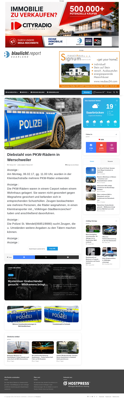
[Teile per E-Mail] (68, 257)
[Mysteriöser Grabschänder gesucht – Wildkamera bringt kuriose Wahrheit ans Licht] (91, 207)
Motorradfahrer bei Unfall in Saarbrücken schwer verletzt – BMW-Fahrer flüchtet (27, 284)
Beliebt (92, 161)
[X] (46, 257)
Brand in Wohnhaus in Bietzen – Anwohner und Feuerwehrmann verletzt (106, 178)
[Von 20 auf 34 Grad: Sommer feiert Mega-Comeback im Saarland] (91, 170)
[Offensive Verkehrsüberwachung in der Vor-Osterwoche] (109, 230)
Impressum (108, 396)
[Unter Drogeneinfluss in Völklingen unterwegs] (109, 251)
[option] (42, 282)
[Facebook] (24, 257)
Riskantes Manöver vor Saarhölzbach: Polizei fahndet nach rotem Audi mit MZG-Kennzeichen (18, 357)
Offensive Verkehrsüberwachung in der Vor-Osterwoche (109, 238)
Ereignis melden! (38, 92)
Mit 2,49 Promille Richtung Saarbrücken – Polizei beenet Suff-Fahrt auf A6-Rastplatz (42, 357)
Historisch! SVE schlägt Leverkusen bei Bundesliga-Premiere (106, 187)
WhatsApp (87, 92)
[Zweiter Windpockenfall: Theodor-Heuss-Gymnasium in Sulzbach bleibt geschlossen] (68, 347)
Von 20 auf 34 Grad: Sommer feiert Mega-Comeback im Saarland (106, 170)
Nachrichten (12, 92)
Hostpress (38, 396)
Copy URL (52, 248)
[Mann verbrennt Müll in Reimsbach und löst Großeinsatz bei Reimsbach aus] (91, 196)
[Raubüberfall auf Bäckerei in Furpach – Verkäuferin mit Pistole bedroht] (93, 251)
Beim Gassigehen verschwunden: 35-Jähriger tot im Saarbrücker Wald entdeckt (92, 238)
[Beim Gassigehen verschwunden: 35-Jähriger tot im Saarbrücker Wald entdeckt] (93, 229)
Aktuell (11, 275)
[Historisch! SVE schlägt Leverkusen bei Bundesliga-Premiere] (91, 188)
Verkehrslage (53, 92)
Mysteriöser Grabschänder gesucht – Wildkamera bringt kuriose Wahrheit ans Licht (106, 207)
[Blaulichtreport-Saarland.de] (22, 54)
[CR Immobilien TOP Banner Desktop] (62, 24)
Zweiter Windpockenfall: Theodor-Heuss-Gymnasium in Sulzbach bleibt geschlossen (67, 357)
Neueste (110, 161)
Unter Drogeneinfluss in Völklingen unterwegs (109, 260)
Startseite (101, 396)
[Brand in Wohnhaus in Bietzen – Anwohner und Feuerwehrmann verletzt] (91, 179)
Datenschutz (116, 396)
